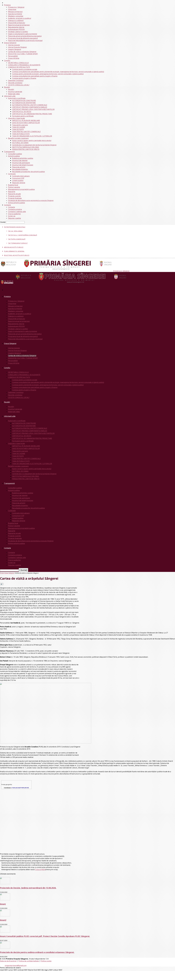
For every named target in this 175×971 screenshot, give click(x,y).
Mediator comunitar (15, 16)
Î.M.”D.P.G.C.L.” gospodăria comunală (22, 235)
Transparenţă (9, 151)
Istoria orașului (14, 45)
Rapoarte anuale (14, 194)
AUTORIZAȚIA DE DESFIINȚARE (24, 103)
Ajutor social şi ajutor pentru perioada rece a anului (31, 140)
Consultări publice (15, 154)
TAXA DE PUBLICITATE (21, 134)
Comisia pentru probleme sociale (24, 69)
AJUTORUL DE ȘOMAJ (20, 143)
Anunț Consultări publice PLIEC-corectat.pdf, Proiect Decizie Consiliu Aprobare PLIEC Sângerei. (45, 936)
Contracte (12, 174)
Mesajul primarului (15, 12)
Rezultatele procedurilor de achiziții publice (28, 171)
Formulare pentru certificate (23, 116)
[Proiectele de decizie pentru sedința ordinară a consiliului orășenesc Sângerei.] (5, 948)
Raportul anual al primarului (19, 25)
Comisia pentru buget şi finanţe (24, 78)
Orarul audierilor (14, 214)
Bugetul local (13, 185)
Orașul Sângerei (10, 43)
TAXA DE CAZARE (18, 127)
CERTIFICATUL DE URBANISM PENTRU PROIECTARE (32, 114)
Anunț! (3, 920)
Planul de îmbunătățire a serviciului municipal (25, 40)
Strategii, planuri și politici (18, 31)
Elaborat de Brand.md (8, 961)
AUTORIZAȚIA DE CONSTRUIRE (24, 100)
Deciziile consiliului (15, 83)
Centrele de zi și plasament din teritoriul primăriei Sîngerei (34, 145)
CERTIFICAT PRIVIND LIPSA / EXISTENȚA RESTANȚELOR (33, 109)
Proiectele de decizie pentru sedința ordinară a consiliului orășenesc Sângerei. (37, 952)
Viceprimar (12, 9)
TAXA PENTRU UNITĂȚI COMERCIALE (26, 131)
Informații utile (9, 96)
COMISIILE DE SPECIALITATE (19, 67)
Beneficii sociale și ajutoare (18, 138)
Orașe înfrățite (13, 58)
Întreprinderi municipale (14, 227)
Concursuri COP (18, 178)
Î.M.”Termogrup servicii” (18, 243)
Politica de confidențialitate (29, 961)
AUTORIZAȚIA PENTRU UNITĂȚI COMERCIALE (29, 105)
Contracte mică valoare (21, 176)
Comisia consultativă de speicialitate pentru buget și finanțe (34, 76)
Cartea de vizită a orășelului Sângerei (22, 51)
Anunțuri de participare (21, 163)
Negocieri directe (18, 183)
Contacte (7, 205)
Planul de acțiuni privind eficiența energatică (25, 36)
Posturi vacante (14, 187)
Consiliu (7, 60)
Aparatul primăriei (15, 14)
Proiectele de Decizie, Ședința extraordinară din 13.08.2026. (28, 888)
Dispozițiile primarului (16, 23)
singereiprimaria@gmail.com (15, 965)
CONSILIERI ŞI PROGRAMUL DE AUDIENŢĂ (24, 65)
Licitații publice (17, 180)
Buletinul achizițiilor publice (22, 158)
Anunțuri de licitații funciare (22, 165)
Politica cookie (46, 961)
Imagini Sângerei (14, 49)
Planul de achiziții (18, 167)
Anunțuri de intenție (19, 160)
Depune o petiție (14, 218)
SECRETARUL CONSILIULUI (18, 63)
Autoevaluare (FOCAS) (16, 29)
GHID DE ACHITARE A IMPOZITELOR (26, 123)
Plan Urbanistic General (14, 251)
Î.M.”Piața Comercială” (17, 239)
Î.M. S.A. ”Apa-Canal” (15, 231)
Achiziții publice (14, 156)
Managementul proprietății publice (21, 189)
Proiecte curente (14, 196)
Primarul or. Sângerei (16, 7)
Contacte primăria (15, 209)
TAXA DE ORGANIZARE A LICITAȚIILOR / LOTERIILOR (32, 136)
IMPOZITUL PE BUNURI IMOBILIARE (26, 120)
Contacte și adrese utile (17, 211)
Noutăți (7, 87)
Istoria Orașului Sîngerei (17, 47)
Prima (2, 573)
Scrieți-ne (11, 216)
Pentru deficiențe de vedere (10, 968)
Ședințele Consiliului (15, 80)
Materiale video (14, 94)
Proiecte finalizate (15, 198)
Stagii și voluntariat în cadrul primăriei (22, 34)
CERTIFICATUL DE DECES (21, 111)
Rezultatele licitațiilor (20, 169)
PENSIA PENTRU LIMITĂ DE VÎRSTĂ (25, 149)
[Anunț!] (5, 916)
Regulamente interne (16, 27)
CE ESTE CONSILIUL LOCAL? (18, 85)
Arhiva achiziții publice (16, 203)
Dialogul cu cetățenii (15, 20)
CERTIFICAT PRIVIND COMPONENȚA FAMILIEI (29, 107)
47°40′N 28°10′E (15, 787)
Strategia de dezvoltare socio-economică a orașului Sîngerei (30, 200)
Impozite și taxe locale (16, 118)
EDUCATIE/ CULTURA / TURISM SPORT (23, 54)
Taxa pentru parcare (20, 125)
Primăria (7, 5)
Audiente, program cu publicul (19, 18)
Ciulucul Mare (40, 869)
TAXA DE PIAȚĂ (18, 129)
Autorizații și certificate (16, 98)
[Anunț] (5, 900)
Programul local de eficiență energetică (23, 38)
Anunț (3, 904)
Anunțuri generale (15, 91)
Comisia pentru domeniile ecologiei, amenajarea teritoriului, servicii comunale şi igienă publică (48, 74)
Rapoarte (11, 191)
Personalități (13, 56)
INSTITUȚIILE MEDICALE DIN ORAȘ (25, 147)
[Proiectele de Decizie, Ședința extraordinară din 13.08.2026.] (5, 883)
